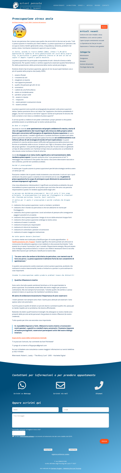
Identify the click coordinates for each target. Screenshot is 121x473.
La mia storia (71, 5)
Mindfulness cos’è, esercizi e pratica (91, 37)
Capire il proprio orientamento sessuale (92, 40)
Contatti (105, 5)
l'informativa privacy (27, 436)
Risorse (97, 5)
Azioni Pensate (59, 5)
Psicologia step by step (87, 67)
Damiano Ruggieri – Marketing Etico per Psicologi (66, 468)
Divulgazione (84, 58)
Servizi (80, 5)
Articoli (90, 5)
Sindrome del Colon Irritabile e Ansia (91, 35)
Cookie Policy (72, 449)
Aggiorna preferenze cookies (60, 454)
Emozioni (83, 61)
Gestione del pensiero (39, 22)
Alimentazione (84, 55)
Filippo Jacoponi (19, 22)
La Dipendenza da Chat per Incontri (91, 43)
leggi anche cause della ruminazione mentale (29, 338)
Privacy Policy (48, 449)
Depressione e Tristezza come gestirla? (92, 46)
